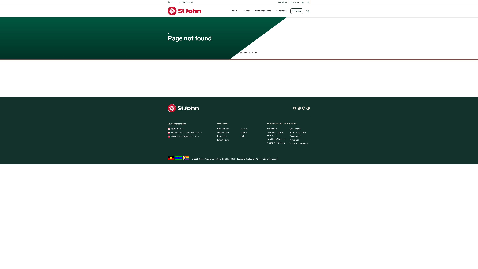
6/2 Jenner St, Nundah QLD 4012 (186, 133)
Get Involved (223, 133)
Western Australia (298, 144)
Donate (246, 11)
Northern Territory (275, 143)
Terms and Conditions (245, 159)
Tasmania (294, 136)
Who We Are (223, 129)
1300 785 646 (177, 129)
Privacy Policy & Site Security (266, 159)
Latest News (223, 140)
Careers (243, 133)
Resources (222, 136)
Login (242, 136)
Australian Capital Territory (275, 134)
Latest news (294, 2)
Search (307, 10)
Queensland (295, 129)
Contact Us (281, 11)
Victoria (293, 140)
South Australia (297, 133)
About (234, 11)
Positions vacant (263, 11)
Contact (243, 129)
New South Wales (275, 139)
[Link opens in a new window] (294, 108)
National (270, 129)
